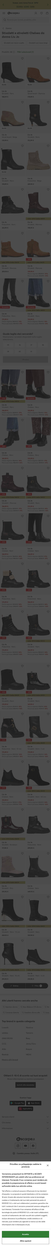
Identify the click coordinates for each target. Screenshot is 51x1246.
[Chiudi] (48, 1165)
